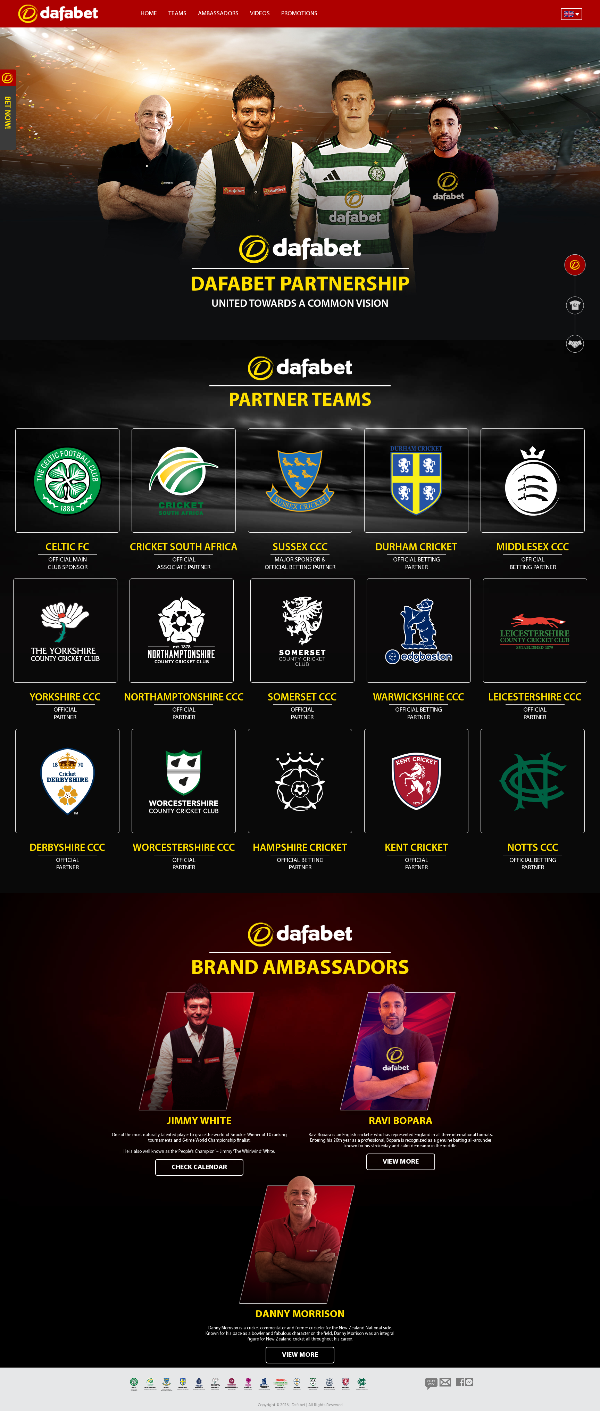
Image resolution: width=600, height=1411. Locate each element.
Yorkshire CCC (65, 697)
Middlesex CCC (532, 547)
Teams (177, 14)
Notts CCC (532, 848)
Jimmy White (199, 1121)
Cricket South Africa (184, 547)
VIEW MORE (401, 1161)
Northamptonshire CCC (184, 697)
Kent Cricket (416, 848)
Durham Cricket (416, 547)
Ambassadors (218, 14)
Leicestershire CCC (535, 697)
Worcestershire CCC (184, 848)
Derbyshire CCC (67, 848)
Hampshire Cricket (300, 848)
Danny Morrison (300, 1314)
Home (149, 14)
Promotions (299, 14)
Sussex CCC (300, 547)
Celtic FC (67, 547)
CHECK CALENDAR (199, 1167)
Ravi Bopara (401, 1121)
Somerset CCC (302, 697)
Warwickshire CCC (418, 697)
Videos (260, 14)
